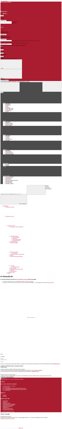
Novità (47, 186)
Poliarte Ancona (13, 267)
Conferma (6, 80)
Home (47, 185)
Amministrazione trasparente (8, 409)
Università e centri (11, 272)
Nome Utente (14, 21)
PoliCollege (15, 253)
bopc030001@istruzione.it (16, 388)
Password (14, 23)
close (2, 92)
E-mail (13, 40)
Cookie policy (5, 400)
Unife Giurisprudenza (17, 239)
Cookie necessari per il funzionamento (7, 374)
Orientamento (5, 205)
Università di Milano (14, 242)
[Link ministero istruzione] (5, 2)
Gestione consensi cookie (8, 408)
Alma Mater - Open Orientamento (16, 226)
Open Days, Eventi (11, 225)
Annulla (2, 80)
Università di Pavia (13, 241)
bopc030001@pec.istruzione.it (16, 389)
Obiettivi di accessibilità (7, 406)
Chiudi (2, 49)
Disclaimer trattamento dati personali (7, 418)
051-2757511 (7, 387)
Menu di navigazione (23, 203)
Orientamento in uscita (9, 216)
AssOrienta (12, 265)
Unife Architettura (16, 237)
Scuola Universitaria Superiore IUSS (17, 254)
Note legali (5, 401)
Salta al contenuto (3, 1)
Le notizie (48, 187)
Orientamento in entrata (9, 206)
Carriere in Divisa (16, 266)
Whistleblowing (6, 407)
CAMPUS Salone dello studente (16, 256)
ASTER (11, 255)
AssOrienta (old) (13, 271)
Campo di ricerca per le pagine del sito (7, 194)
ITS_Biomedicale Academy (21, 279)
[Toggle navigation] (10, 87)
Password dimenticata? (4, 25)
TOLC (9, 273)
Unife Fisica (15, 238)
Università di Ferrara (14, 236)
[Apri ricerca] (52, 87)
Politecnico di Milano (14, 252)
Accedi (2, 15)
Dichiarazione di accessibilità (8, 405)
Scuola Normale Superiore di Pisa (16, 269)
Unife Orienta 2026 (16, 240)
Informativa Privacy (6, 403)
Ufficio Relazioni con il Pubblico (9, 404)
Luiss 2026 (12, 270)
